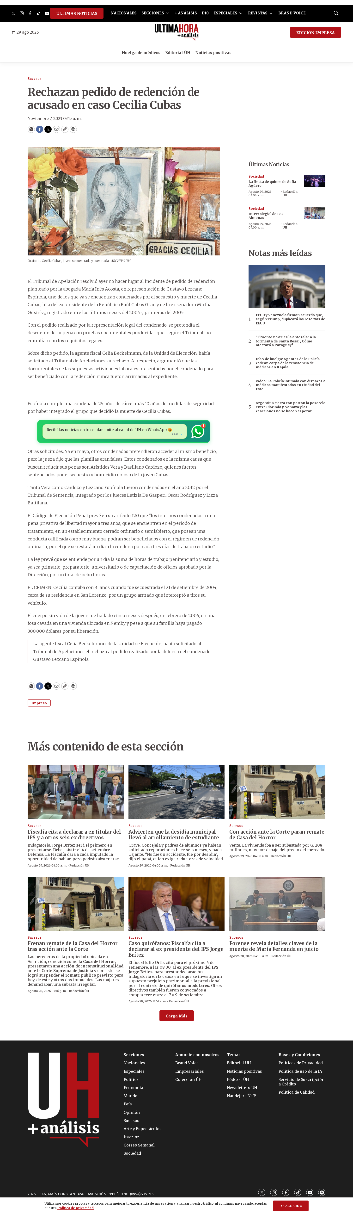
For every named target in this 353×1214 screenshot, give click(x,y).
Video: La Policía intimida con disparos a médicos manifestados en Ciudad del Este (290, 385)
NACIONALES (124, 13)
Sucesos (35, 79)
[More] (167, 13)
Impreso (39, 703)
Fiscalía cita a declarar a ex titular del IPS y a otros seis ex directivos (74, 835)
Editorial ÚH (177, 52)
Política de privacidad (75, 1208)
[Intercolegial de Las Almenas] (314, 213)
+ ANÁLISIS (186, 13)
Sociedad (256, 176)
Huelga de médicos (141, 52)
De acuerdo (290, 1206)
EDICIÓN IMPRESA (315, 32)
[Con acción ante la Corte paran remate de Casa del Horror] (277, 792)
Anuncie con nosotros (197, 1055)
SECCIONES (152, 13)
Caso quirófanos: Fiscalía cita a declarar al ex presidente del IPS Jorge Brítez (176, 949)
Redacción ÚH (290, 193)
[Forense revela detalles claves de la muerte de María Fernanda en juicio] (277, 904)
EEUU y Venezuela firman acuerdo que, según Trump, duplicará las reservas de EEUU (290, 319)
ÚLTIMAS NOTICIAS (76, 13)
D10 (205, 13)
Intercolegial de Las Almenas (266, 216)
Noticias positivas (213, 52)
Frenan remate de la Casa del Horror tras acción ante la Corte (73, 946)
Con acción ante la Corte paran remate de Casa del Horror (276, 835)
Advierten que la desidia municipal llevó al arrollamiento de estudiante (173, 835)
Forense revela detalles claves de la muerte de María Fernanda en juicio (274, 946)
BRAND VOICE (292, 13)
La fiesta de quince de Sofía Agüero (272, 184)
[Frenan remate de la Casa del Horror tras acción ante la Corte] (76, 904)
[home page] (177, 32)
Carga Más (177, 1016)
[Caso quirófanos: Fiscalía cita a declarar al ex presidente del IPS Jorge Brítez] (176, 904)
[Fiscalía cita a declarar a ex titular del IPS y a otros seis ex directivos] (76, 792)
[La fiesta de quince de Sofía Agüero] (314, 181)
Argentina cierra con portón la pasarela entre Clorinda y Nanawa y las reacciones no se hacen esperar (290, 407)
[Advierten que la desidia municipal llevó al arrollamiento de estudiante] (176, 792)
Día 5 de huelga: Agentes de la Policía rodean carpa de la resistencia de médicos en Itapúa (288, 363)
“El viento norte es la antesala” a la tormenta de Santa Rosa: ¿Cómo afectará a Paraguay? (286, 341)
